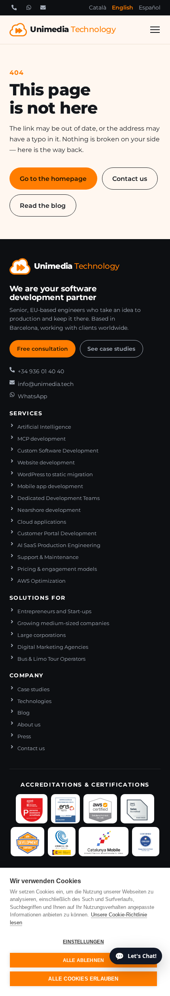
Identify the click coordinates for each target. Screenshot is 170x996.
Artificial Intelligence (44, 427)
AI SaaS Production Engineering (58, 545)
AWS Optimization (41, 581)
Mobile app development (50, 486)
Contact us (129, 178)
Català (97, 7)
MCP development (41, 439)
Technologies (34, 701)
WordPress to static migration (55, 474)
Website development (46, 463)
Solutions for (37, 598)
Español (150, 7)
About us (28, 725)
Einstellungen (83, 942)
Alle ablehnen (83, 960)
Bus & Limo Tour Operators (51, 659)
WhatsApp (32, 396)
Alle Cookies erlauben (83, 979)
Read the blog (43, 205)
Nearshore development (49, 510)
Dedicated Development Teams (58, 498)
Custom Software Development (57, 451)
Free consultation (42, 349)
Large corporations (41, 635)
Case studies (33, 689)
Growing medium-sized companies (63, 623)
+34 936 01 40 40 (41, 371)
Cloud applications (41, 522)
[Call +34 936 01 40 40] (14, 7)
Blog (23, 713)
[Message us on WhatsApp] (28, 7)
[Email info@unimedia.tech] (43, 7)
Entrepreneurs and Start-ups (54, 611)
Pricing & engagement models (57, 569)
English (122, 7)
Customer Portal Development (56, 533)
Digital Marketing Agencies (52, 647)
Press (24, 736)
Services (26, 413)
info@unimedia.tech (46, 384)
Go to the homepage (53, 178)
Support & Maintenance (48, 557)
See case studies (111, 349)
